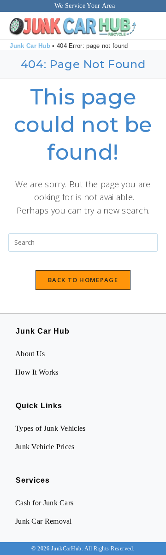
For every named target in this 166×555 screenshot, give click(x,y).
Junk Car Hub (30, 45)
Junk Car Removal (43, 521)
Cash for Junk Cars (44, 503)
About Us (30, 354)
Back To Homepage (83, 280)
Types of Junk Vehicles (50, 428)
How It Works (37, 372)
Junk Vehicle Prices (45, 447)
